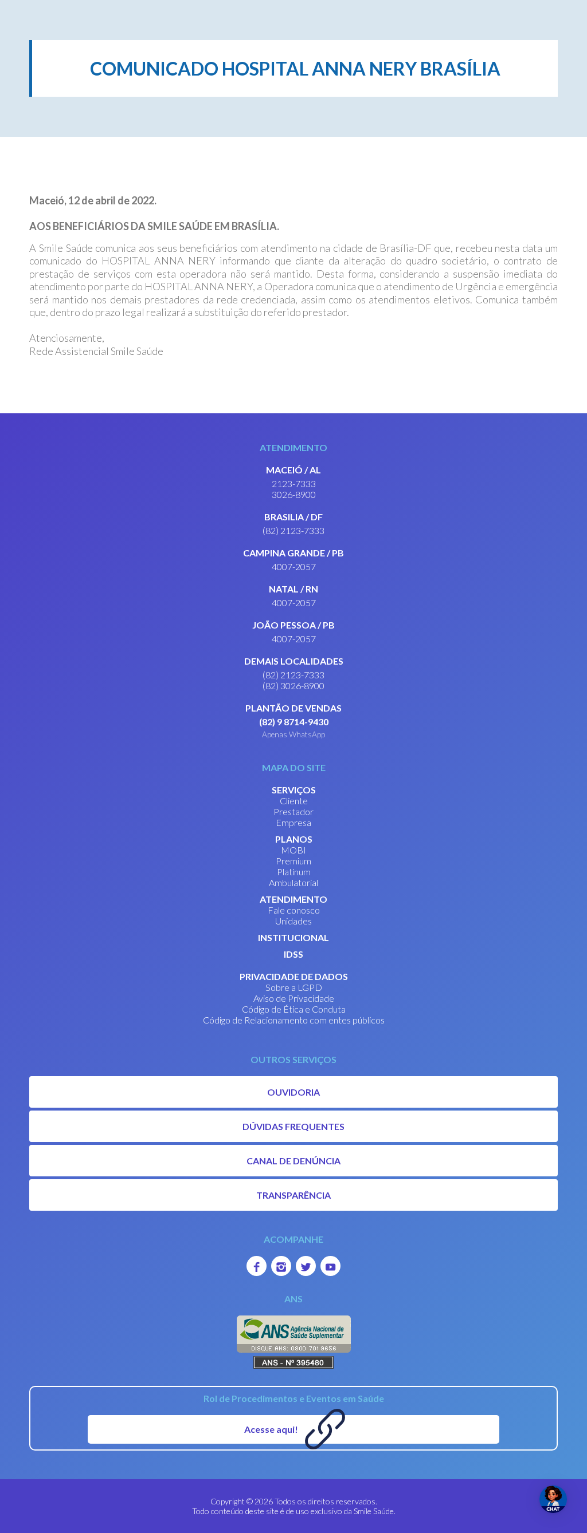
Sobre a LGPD (293, 987)
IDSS (293, 954)
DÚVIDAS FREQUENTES (293, 1126)
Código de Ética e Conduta (294, 1008)
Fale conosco (294, 909)
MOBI (293, 849)
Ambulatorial (293, 882)
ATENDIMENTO (293, 899)
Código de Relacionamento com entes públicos (294, 1019)
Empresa (293, 822)
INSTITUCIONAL (293, 937)
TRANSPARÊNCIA (293, 1195)
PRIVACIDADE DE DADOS (294, 976)
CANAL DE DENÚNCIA (293, 1160)
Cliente (294, 800)
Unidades (293, 920)
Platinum (294, 871)
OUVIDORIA (293, 1091)
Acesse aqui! (271, 1429)
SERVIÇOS (294, 789)
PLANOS (293, 838)
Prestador (293, 811)
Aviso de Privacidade (293, 998)
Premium (293, 860)
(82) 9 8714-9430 (293, 721)
